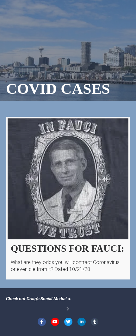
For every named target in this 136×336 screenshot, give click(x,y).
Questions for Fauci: (67, 248)
